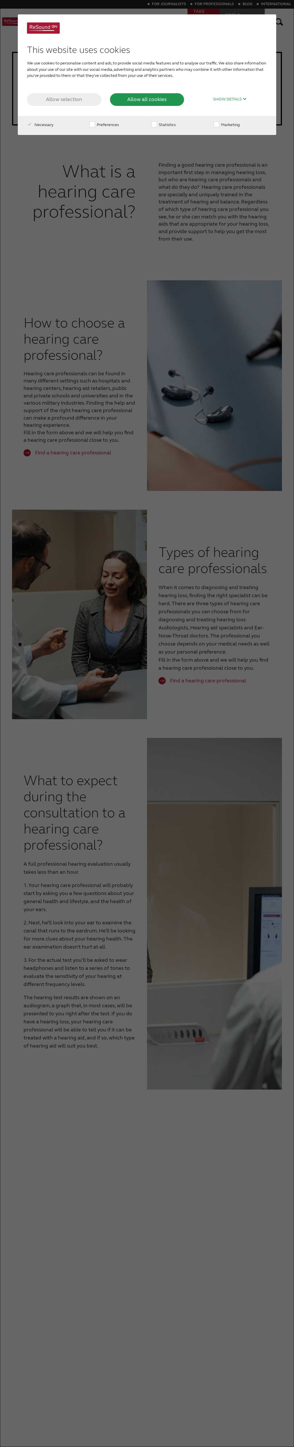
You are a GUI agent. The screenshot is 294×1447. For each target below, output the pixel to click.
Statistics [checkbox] (167, 124)
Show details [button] (228, 99)
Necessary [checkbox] (43, 124)
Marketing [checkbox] (230, 124)
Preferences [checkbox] (107, 124)
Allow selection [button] (64, 99)
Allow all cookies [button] (147, 99)
